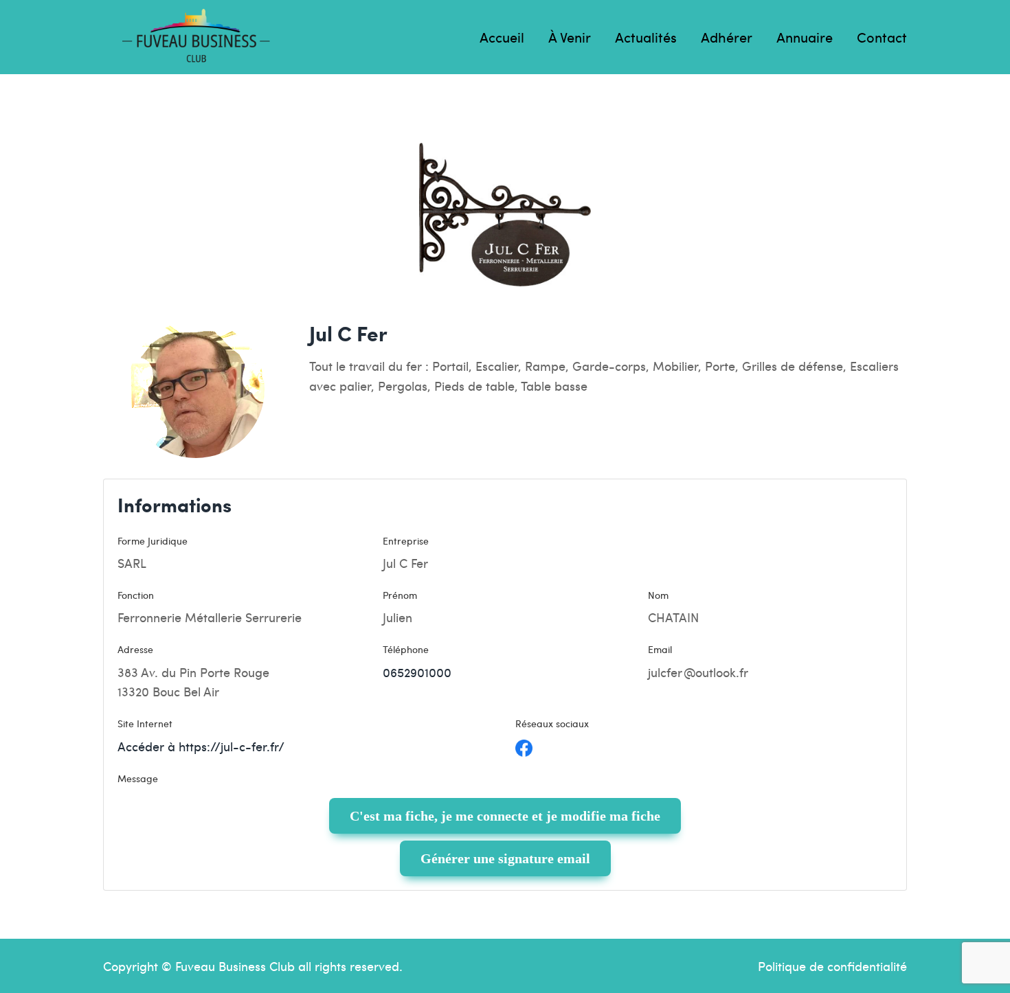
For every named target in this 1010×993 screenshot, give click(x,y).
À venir (569, 37)
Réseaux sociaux (552, 723)
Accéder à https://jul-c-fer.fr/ (200, 746)
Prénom (400, 595)
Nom (658, 595)
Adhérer (726, 37)
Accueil (502, 37)
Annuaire (804, 37)
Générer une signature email (505, 858)
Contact (882, 37)
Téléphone (406, 649)
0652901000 (417, 672)
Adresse (135, 649)
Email (660, 649)
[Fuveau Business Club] (196, 36)
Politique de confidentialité (832, 965)
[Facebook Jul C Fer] (523, 746)
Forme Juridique (152, 540)
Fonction (135, 595)
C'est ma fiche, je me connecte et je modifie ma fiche (505, 815)
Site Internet (144, 723)
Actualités (646, 37)
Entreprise (406, 540)
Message (137, 778)
